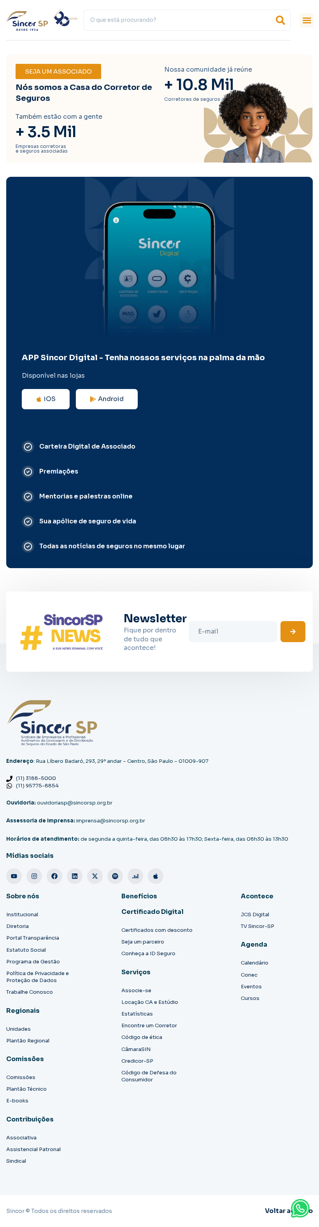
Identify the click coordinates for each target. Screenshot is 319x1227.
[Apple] (155, 876)
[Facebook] (54, 876)
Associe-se (136, 990)
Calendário (254, 962)
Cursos (250, 998)
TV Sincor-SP (257, 926)
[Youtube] (14, 876)
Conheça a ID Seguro (148, 953)
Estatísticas (137, 1013)
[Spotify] (115, 876)
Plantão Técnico (26, 1089)
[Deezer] (135, 876)
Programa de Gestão (33, 961)
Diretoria (17, 926)
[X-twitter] (95, 876)
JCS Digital (255, 914)
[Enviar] (292, 631)
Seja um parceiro (142, 941)
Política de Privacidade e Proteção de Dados (37, 977)
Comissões (20, 1077)
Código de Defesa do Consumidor (149, 1076)
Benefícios (139, 896)
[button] (307, 20)
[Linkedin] (74, 876)
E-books (17, 1100)
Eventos (251, 986)
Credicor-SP (137, 1061)
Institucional (22, 914)
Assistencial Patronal (33, 1149)
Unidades (18, 1029)
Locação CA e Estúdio (149, 1002)
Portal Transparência (32, 938)
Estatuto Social (26, 950)
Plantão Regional (27, 1040)
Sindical (16, 1161)
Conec (249, 975)
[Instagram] (34, 876)
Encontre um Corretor (149, 1025)
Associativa (21, 1137)
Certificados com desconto (157, 930)
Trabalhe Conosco (29, 992)
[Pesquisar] (280, 20)
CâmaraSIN (136, 1049)
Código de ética (141, 1037)
